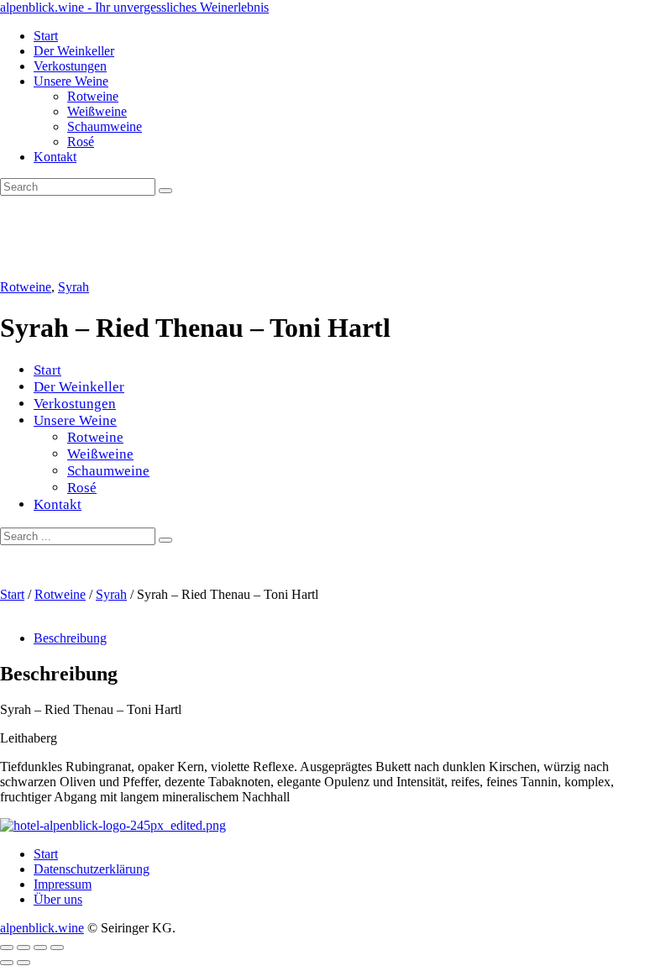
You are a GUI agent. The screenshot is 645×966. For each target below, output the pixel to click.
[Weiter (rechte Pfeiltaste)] (23, 962)
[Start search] (165, 540)
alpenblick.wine (42, 928)
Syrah (73, 287)
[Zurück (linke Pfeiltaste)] (6, 962)
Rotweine (25, 287)
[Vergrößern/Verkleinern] (6, 947)
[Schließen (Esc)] (57, 947)
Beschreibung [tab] (70, 638)
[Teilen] (40, 947)
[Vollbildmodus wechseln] (23, 947)
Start (12, 594)
